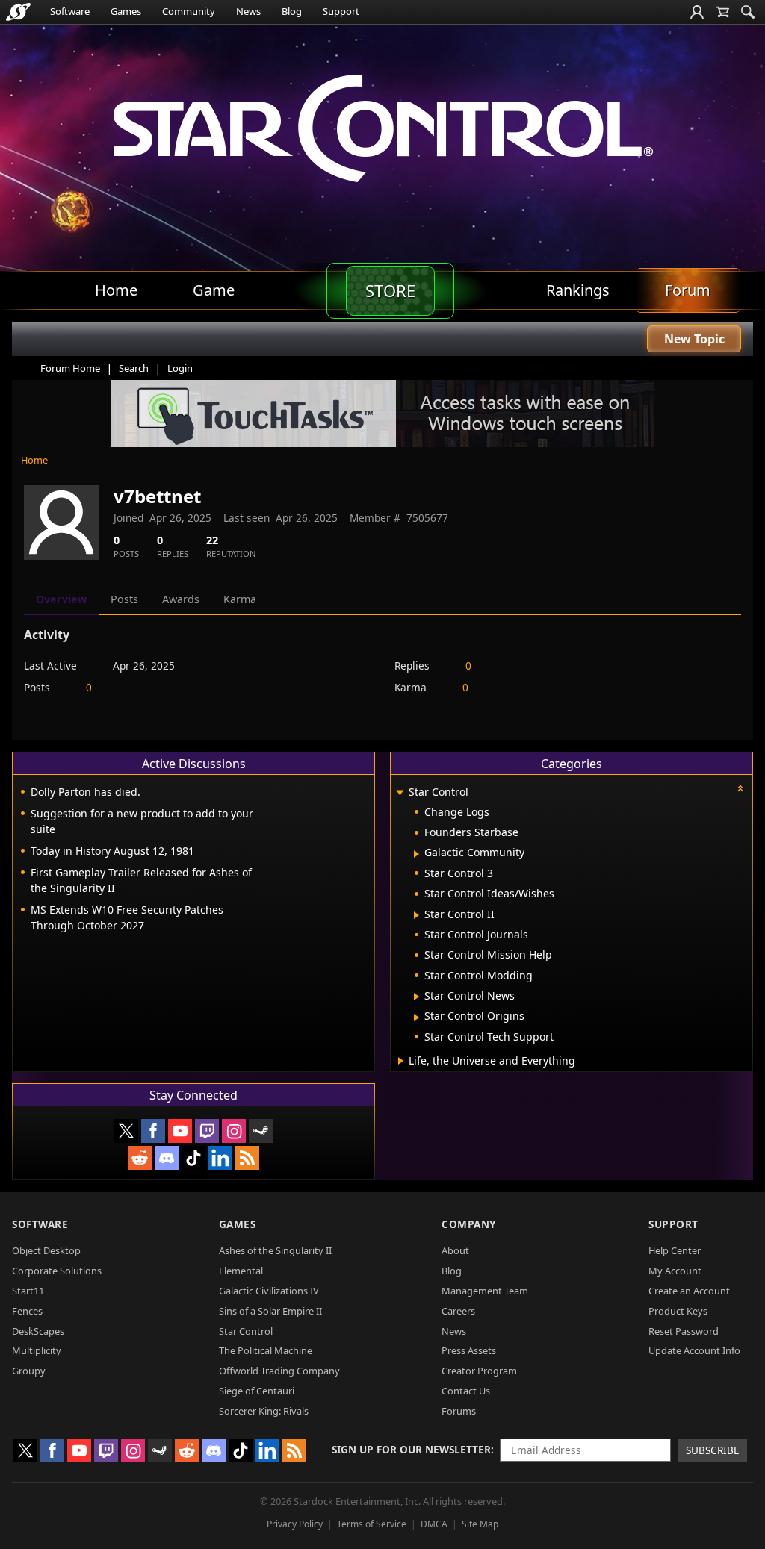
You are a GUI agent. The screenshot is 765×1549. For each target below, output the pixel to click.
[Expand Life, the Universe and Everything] (400, 1061)
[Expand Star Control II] (416, 915)
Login (180, 368)
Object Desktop (46, 1250)
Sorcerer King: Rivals (264, 1411)
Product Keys (677, 1311)
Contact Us (466, 1390)
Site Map (480, 1524)
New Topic (694, 339)
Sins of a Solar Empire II (270, 1311)
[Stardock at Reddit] (139, 1157)
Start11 (28, 1290)
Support (341, 11)
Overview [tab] (61, 599)
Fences (27, 1311)
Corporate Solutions (57, 1270)
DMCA (434, 1524)
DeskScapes (38, 1331)
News (248, 11)
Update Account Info (694, 1350)
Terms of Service (371, 1524)
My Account (674, 1270)
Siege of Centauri (256, 1390)
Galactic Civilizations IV (269, 1290)
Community (188, 11)
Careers (458, 1311)
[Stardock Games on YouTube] (180, 1131)
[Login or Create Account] (697, 12)
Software (70, 11)
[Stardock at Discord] (166, 1157)
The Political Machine (265, 1350)
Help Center (674, 1250)
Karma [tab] (239, 599)
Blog (292, 11)
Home (34, 460)
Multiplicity (36, 1350)
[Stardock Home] (18, 12)
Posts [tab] (124, 599)
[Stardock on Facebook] (153, 1131)
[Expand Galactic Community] (416, 854)
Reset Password (683, 1331)
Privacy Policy (295, 1524)
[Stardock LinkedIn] (220, 1157)
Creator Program (479, 1370)
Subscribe (713, 1450)
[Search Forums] (748, 12)
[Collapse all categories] (740, 788)
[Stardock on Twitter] (126, 1131)
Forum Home (70, 368)
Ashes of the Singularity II (275, 1250)
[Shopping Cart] (722, 12)
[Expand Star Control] (399, 793)
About (455, 1250)
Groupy (29, 1370)
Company (469, 1224)
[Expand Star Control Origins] (416, 1017)
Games (126, 11)
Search (134, 368)
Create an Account (689, 1290)
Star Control (246, 1331)
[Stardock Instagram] (233, 1131)
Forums (459, 1411)
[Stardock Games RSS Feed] (247, 1157)
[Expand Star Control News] (416, 996)
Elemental (241, 1270)
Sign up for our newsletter (411, 1449)
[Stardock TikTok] (193, 1157)
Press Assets (469, 1350)
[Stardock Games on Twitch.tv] (206, 1131)
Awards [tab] (180, 599)
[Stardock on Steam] (260, 1131)
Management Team (485, 1290)
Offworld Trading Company (279, 1370)
